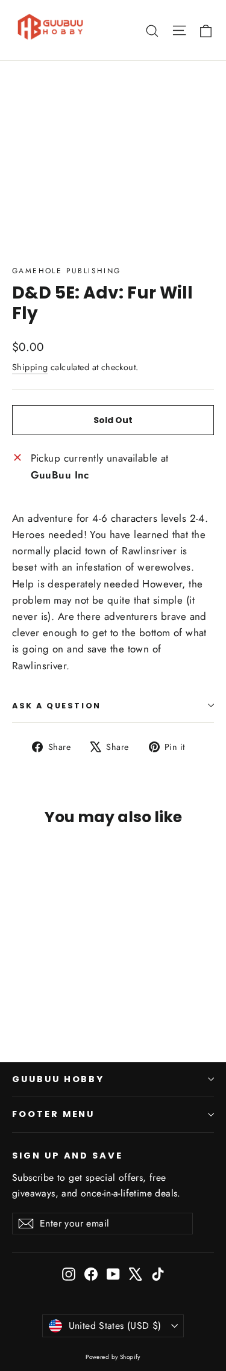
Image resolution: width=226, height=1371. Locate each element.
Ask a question (56, 706)
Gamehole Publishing (66, 270)
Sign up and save (67, 1156)
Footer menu (53, 1114)
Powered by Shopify (113, 1356)
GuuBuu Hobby (58, 1079)
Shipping (30, 367)
